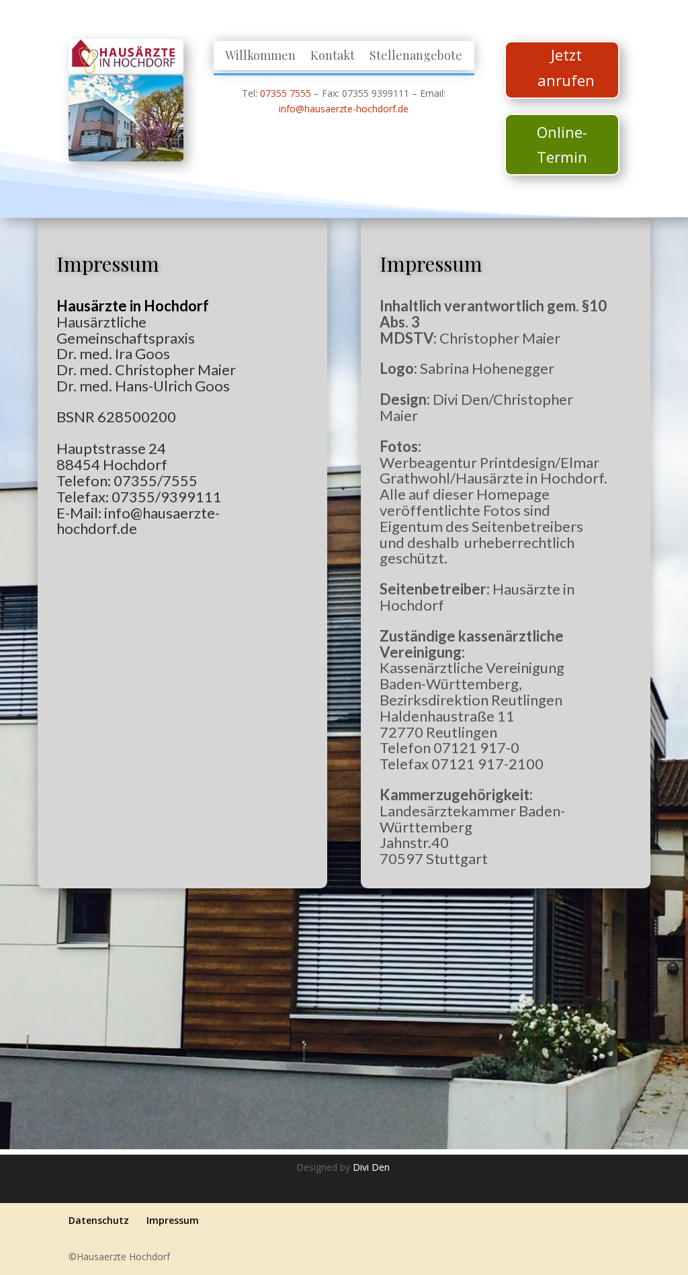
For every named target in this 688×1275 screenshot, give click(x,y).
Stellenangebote (416, 56)
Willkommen (260, 56)
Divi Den (372, 1167)
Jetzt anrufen (566, 66)
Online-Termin (562, 144)
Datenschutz (99, 1220)
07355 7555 (285, 93)
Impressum (172, 1220)
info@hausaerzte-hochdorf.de (343, 108)
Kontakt (332, 56)
